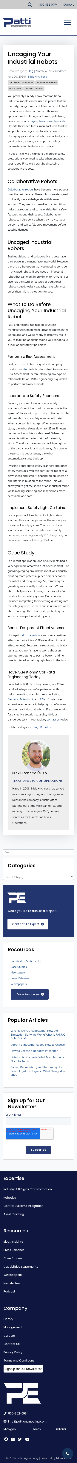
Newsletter (15, 88)
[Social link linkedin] (14, 1439)
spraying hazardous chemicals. (46, 121)
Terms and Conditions (19, 1360)
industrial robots (47, 82)
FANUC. (45, 699)
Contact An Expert (25, 924)
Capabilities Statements (26, 961)
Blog (30, 71)
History (8, 1319)
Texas (37, 1429)
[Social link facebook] (7, 1439)
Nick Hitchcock (37, 76)
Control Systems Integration (23, 1206)
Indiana (61, 1429)
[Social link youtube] (26, 1439)
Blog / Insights (13, 1242)
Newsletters (18, 972)
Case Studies (19, 967)
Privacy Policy (13, 1352)
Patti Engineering (27, 1458)
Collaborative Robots (21, 82)
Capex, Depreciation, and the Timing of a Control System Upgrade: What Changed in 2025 (38, 1071)
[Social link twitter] (20, 1439)
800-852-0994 (48, 4)
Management (13, 1327)
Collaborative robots (20, 189)
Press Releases (20, 978)
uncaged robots (34, 88)
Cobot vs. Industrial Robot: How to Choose (38, 1044)
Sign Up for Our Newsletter (23, 1369)
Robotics (10, 1198)
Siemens (13, 699)
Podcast (9, 1291)
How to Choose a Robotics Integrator (34, 1051)
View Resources (28, 994)
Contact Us (12, 1344)
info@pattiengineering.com (27, 1421)
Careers (68, 5)
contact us (53, 719)
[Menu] (67, 23)
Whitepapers (19, 984)
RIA (24, 369)
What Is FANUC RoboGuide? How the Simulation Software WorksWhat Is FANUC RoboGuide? (38, 1034)
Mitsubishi (26, 699)
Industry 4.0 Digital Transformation (28, 1189)
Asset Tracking (14, 1214)
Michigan (10, 1429)
